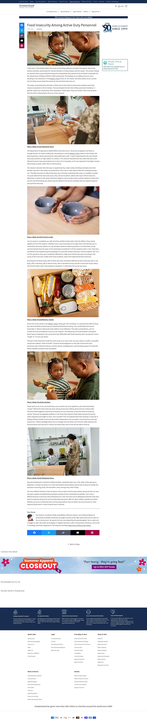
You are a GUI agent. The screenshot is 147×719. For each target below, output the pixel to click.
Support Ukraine (79, 687)
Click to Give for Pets (80, 638)
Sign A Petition (78, 662)
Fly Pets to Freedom (80, 684)
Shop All (100, 638)
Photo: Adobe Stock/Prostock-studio (40, 237)
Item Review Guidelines (58, 647)
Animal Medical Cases (80, 681)
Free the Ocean (78, 656)
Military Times (54, 79)
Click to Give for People (81, 641)
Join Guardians (41, 1)
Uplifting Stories (32, 693)
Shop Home (101, 653)
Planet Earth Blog (33, 696)
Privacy (53, 641)
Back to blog (74, 544)
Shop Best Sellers (103, 641)
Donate (101, 1)
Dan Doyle (39, 29)
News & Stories (75, 1)
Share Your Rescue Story (35, 699)
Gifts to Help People (80, 676)
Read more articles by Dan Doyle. (79, 525)
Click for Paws (78, 650)
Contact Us (31, 644)
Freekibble (77, 653)
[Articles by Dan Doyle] (30, 517)
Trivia (95, 1)
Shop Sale (101, 662)
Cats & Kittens (32, 678)
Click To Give (23, 1)
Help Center (31, 638)
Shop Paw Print (102, 644)
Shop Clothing (102, 647)
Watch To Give (87, 1)
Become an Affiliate (33, 653)
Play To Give (63, 1)
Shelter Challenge (112, 1)
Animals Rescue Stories (35, 676)
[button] (116, 6)
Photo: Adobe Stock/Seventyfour (39, 402)
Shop (32, 1)
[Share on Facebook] (21, 25)
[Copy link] (21, 35)
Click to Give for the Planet (82, 644)
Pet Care (30, 690)
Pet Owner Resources (34, 684)
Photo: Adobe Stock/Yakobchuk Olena (40, 147)
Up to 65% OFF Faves (104, 567)
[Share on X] (21, 30)
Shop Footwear (102, 650)
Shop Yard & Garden (103, 656)
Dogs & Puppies (32, 681)
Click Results (31, 656)
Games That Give (79, 659)
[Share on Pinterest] (21, 45)
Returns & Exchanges (34, 641)
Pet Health (31, 687)
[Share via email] (21, 40)
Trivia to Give (78, 647)
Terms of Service (56, 638)
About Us (30, 650)
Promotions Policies (57, 644)
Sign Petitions (52, 1)
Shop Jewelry (102, 659)
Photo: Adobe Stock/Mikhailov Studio (40, 320)
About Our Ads (55, 650)
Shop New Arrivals (103, 665)
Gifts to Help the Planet (81, 678)
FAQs (29, 647)
